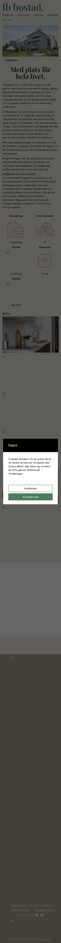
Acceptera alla (30, 496)
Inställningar (30, 488)
